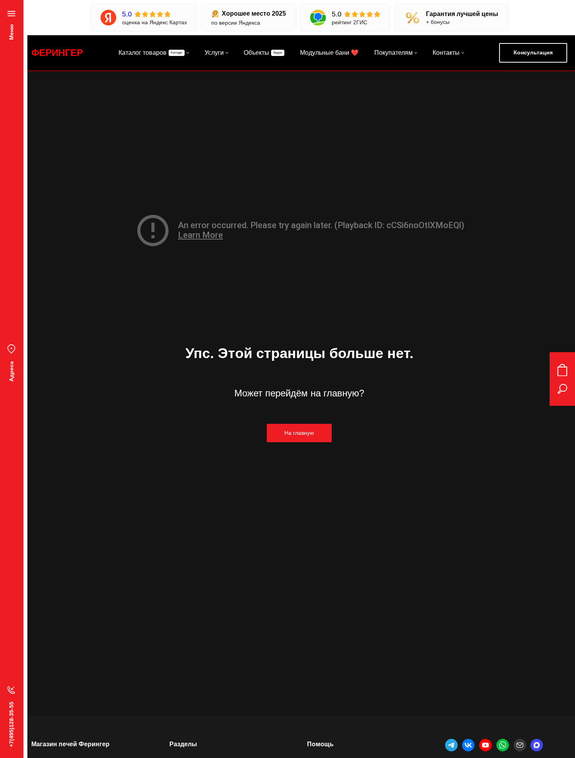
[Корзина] (562, 370)
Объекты (256, 52)
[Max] (536, 745)
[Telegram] (451, 745)
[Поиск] (562, 389)
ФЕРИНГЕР (57, 52)
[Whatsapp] (502, 745)
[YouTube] (485, 745)
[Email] (520, 745)
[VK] (468, 745)
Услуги (214, 52)
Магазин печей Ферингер (70, 744)
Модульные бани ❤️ (329, 52)
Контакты (446, 52)
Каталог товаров (143, 52)
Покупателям (393, 52)
